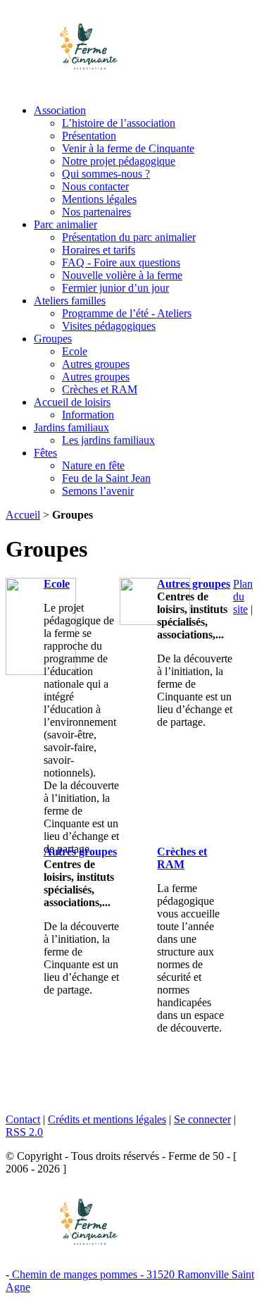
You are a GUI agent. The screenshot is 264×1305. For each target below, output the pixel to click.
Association (60, 110)
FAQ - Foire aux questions (121, 262)
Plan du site (243, 596)
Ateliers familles (70, 301)
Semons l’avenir (98, 491)
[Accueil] (132, 46)
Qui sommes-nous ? (106, 174)
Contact (23, 1119)
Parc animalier (65, 224)
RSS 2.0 (24, 1132)
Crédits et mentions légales (107, 1119)
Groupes (53, 339)
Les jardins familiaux (108, 440)
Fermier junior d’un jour (115, 288)
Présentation (89, 136)
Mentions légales (99, 199)
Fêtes (45, 453)
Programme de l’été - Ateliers (126, 313)
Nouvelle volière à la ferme (122, 275)
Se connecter (202, 1119)
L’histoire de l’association (118, 123)
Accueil (23, 515)
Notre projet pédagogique (118, 161)
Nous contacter (95, 186)
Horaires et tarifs (98, 250)
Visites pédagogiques (109, 326)
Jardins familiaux (71, 427)
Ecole (74, 351)
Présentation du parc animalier (129, 237)
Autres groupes (96, 364)
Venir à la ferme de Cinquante (128, 148)
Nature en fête (93, 465)
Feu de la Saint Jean (106, 478)
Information (88, 415)
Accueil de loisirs (72, 402)
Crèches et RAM (99, 389)
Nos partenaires (96, 212)
